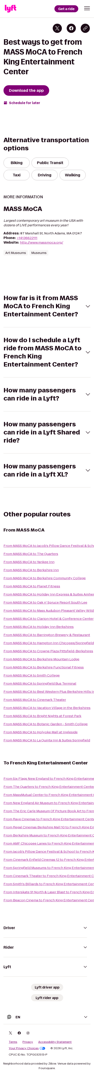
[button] (87, 8)
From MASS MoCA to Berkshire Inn (31, 570)
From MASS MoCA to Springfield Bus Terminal (39, 683)
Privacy (28, 1042)
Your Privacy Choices (24, 1048)
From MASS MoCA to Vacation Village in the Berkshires (47, 707)
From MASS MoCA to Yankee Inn (28, 562)
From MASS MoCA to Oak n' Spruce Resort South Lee (45, 602)
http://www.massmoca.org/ (41, 242)
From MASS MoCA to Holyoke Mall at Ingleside (40, 732)
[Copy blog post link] (85, 28)
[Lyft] (10, 9)
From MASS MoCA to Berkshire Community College (44, 578)
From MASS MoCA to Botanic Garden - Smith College (45, 724)
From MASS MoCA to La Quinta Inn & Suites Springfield (46, 740)
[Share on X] (57, 28)
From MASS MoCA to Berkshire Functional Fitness (43, 667)
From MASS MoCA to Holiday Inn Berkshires (38, 626)
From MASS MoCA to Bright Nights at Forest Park (42, 716)
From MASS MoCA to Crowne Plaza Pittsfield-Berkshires (48, 651)
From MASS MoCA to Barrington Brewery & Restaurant (46, 635)
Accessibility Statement (55, 1042)
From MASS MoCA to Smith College (31, 675)
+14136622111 (27, 238)
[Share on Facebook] (71, 28)
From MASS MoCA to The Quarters (30, 553)
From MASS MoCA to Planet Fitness (31, 586)
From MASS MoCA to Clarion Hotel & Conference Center (48, 618)
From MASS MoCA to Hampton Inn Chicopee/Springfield (48, 643)
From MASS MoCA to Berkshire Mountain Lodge (41, 659)
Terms (13, 1042)
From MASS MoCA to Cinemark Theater (34, 699)
